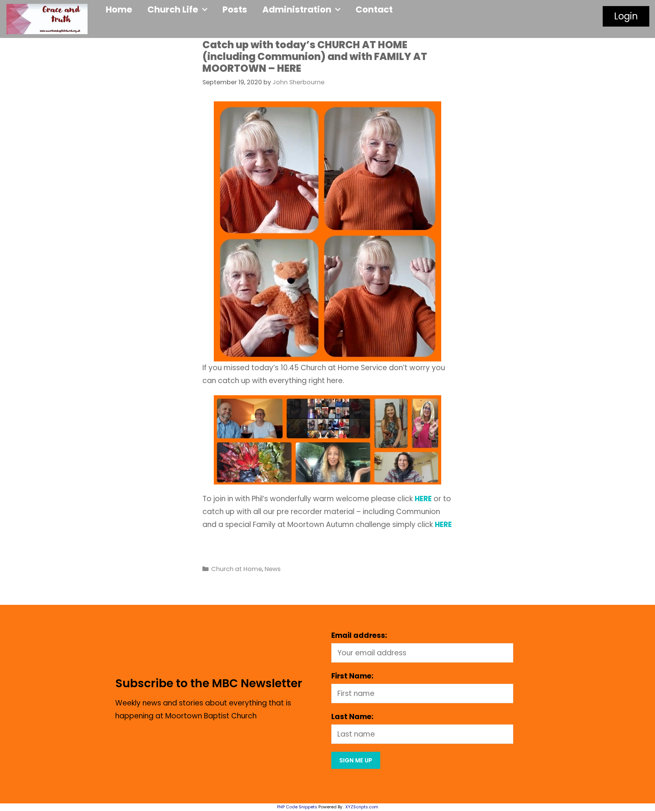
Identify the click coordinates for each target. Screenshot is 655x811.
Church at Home (236, 569)
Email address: (359, 635)
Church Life (172, 9)
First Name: (352, 676)
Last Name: (352, 717)
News (272, 569)
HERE (443, 524)
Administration (296, 9)
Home (119, 9)
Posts (235, 9)
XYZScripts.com (361, 807)
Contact (374, 9)
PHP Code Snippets (297, 807)
